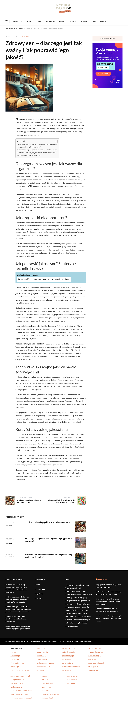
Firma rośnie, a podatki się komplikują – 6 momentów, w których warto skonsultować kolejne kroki (16, 588)
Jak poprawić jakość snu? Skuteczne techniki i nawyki (37, 150)
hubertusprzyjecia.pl (96, 663)
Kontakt (39, 598)
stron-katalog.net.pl (95, 648)
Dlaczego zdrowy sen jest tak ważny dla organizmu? (37, 144)
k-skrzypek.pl (93, 666)
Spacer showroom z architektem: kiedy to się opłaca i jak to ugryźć (18, 627)
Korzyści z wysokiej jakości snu (29, 155)
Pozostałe (104, 21)
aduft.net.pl (15, 655)
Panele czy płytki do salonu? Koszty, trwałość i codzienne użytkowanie (16, 618)
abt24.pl (45, 679)
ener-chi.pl (41, 648)
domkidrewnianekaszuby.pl (21, 698)
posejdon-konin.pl (17, 679)
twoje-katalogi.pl (94, 655)
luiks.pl (44, 676)
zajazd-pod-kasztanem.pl (20, 676)
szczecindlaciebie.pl (95, 652)
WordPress (88, 641)
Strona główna (17, 21)
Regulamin (39, 594)
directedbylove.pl (17, 663)
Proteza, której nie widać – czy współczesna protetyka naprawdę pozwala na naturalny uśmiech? (18, 609)
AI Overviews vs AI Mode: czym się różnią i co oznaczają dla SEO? (108, 593)
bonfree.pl (14, 659)
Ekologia (84, 21)
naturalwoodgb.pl (69, 652)
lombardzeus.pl (16, 687)
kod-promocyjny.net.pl (45, 663)
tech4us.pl (14, 666)
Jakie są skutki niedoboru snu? (29, 147)
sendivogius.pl (67, 663)
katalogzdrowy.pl (43, 666)
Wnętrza (73, 21)
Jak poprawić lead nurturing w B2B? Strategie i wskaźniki (109, 586)
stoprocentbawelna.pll (71, 666)
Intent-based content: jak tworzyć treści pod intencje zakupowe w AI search (108, 618)
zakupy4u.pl (46, 687)
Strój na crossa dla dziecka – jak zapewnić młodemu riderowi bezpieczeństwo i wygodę (17, 599)
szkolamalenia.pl (16, 683)
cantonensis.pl (72, 676)
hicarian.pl (92, 659)
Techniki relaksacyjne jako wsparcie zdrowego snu (37, 153)
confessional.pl (42, 659)
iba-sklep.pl (66, 670)
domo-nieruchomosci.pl (19, 670)
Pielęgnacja (50, 21)
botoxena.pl (41, 670)
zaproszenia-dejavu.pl (50, 694)
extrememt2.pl (42, 652)
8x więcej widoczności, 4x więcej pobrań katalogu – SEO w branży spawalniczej (108, 601)
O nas (29, 21)
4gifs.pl (13, 652)
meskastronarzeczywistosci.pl (22, 690)
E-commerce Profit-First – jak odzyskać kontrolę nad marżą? (107, 610)
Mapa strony (40, 589)
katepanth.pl (93, 670)
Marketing (102, 579)
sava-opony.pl (72, 679)
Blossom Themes (65, 641)
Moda (94, 21)
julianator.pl (41, 655)
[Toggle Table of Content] (54, 141)
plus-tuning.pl (72, 683)
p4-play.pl (45, 690)
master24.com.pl (68, 648)
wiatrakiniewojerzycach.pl (20, 694)
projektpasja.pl (68, 655)
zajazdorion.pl (47, 683)
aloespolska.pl (47, 698)
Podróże (39, 21)
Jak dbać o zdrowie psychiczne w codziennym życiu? (47, 522)
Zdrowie (62, 21)
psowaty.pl (66, 659)
